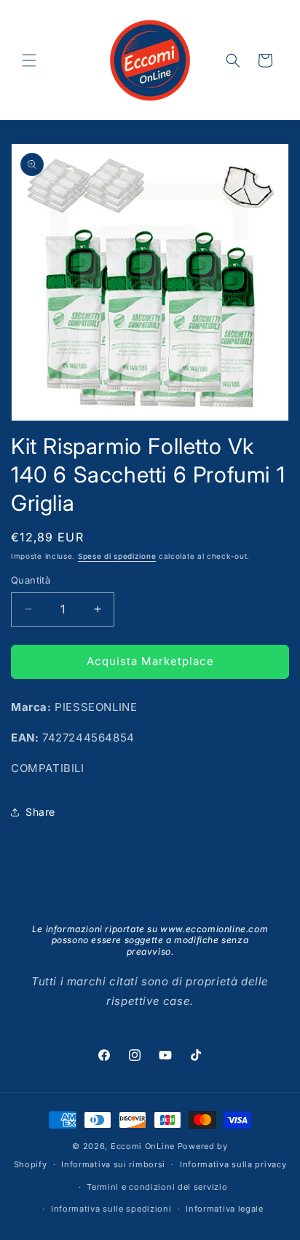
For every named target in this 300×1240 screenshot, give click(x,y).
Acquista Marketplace (150, 661)
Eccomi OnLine (143, 1146)
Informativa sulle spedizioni (111, 1209)
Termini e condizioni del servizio (157, 1187)
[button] (29, 60)
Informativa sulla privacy (233, 1164)
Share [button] (40, 812)
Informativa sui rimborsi (113, 1164)
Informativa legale (225, 1209)
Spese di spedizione (117, 556)
